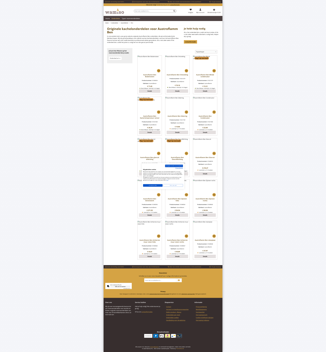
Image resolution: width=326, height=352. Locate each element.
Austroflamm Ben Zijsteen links (177, 200)
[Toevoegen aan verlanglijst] (158, 70)
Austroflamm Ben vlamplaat (205, 240)
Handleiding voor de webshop (175, 320)
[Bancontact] (173, 336)
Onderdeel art (114, 58)
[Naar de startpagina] (114, 11)
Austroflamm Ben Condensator (205, 117)
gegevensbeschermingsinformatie (159, 294)
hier (167, 180)
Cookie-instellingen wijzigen (204, 318)
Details (149, 91)
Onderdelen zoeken (172, 318)
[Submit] (179, 280)
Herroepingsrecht (201, 315)
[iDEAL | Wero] (167, 336)
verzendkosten (154, 347)
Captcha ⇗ (127, 288)
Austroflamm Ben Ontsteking (177, 75)
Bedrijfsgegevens (201, 309)
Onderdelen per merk (173, 315)
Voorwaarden (200, 312)
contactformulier (175, 5)
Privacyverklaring (201, 307)
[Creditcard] (179, 336)
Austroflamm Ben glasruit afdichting (149, 158)
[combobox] (153, 11)
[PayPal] (155, 336)
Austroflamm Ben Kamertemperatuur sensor (149, 117)
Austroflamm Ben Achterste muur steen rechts (177, 241)
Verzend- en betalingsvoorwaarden (177, 309)
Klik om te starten (120, 286)
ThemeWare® (180, 348)
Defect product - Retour (173, 312)
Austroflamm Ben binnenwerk (149, 200)
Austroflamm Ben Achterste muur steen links (149, 241)
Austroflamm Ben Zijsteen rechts (205, 200)
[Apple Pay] (161, 336)
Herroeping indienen (202, 320)
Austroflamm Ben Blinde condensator (205, 76)
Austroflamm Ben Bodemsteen (149, 76)
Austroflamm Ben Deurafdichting (177, 158)
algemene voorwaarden (188, 294)
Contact (168, 307)
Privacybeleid (179, 168)
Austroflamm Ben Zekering (177, 116)
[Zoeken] (174, 11)
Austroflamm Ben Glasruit (205, 157)
